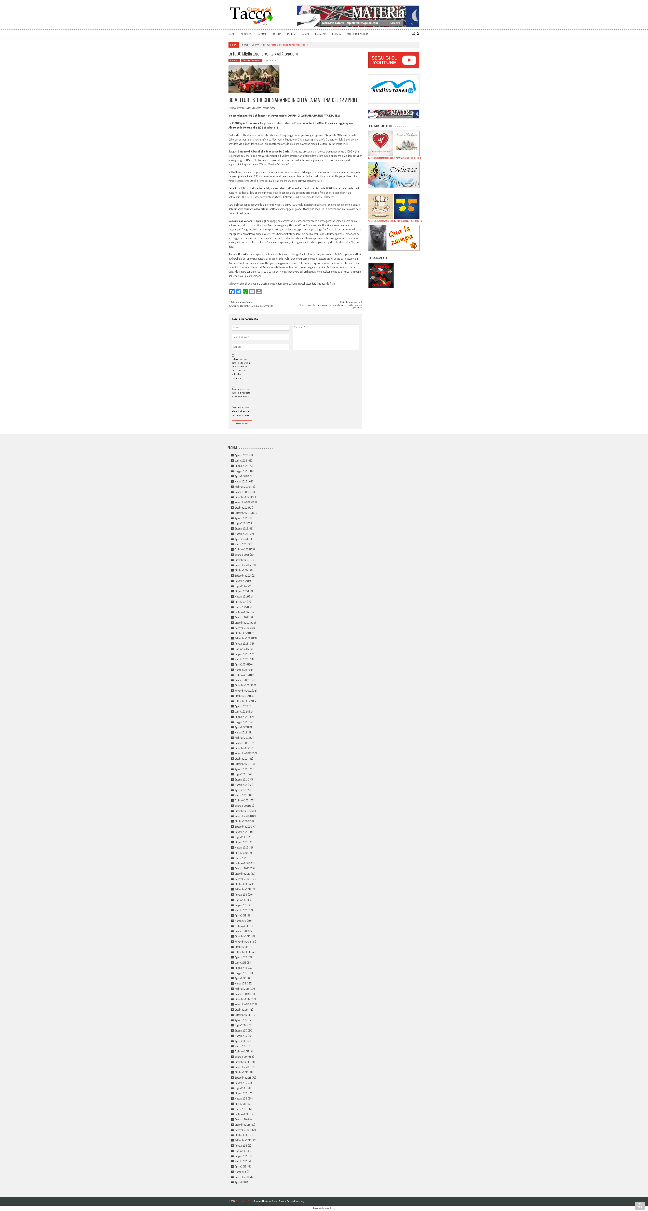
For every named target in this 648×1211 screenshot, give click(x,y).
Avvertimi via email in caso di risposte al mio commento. (241, 392)
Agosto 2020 (241, 831)
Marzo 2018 (241, 983)
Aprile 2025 (241, 539)
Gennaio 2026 (242, 492)
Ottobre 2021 (241, 758)
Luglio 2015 (240, 1150)
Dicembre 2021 (242, 748)
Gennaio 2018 (242, 994)
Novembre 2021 (243, 753)
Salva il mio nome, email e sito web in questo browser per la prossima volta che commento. (241, 368)
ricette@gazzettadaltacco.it (380, 220)
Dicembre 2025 (243, 497)
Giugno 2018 (241, 967)
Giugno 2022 (241, 716)
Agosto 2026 (241, 455)
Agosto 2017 (241, 1020)
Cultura (276, 33)
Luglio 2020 (241, 837)
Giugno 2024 (241, 591)
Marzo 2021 (240, 795)
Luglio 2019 (240, 899)
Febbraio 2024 (242, 612)
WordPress (272, 1201)
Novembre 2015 (243, 1130)
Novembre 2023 (243, 628)
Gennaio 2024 (242, 617)
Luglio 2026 (241, 460)
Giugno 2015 (241, 1156)
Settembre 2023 (243, 638)
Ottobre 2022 (242, 696)
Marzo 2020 (241, 858)
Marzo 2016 (241, 1109)
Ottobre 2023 (242, 633)
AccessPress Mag (295, 1201)
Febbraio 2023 (242, 675)
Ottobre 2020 (242, 821)
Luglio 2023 (241, 648)
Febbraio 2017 (242, 1051)
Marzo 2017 (240, 1046)
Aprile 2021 (240, 790)
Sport (305, 33)
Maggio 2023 (241, 659)
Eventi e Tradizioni (252, 60)
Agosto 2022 (241, 706)
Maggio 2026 (241, 471)
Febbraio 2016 (242, 1114)
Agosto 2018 (241, 957)
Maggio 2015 (241, 1161)
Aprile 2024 (240, 601)
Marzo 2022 (241, 732)
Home (231, 33)
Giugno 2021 (241, 779)
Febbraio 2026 (242, 486)
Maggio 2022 (241, 722)
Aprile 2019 (240, 915)
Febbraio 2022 (242, 737)
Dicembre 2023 (243, 622)
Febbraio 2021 (242, 800)
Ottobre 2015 (241, 1135)
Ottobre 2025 (242, 507)
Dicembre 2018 (242, 936)
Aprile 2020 (241, 852)
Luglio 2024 (241, 586)
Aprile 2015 (240, 1166)
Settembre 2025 (243, 512)
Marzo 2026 (241, 481)
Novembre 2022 (243, 690)
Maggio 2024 (241, 596)
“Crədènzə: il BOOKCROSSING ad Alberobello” (251, 306)
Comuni (262, 33)
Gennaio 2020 (242, 868)
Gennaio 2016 (242, 1119)
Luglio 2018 (240, 962)
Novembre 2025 (243, 502)
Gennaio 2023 (242, 680)
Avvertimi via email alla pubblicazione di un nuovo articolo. (242, 411)
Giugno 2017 (241, 1030)
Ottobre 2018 (241, 947)
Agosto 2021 (241, 769)
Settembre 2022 (243, 701)
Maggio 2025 (241, 533)
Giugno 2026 (241, 465)
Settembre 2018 (243, 952)
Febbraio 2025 (242, 549)
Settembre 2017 (243, 1015)
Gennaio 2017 (242, 1056)
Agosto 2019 (241, 894)
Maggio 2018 (241, 973)
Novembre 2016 (243, 1067)
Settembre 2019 (243, 889)
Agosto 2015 (241, 1145)
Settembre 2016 (243, 1077)
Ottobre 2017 (241, 1009)
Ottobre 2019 (241, 884)
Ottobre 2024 (241, 570)
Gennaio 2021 (242, 805)
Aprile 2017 (240, 1041)
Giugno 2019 (241, 905)
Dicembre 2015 (242, 1124)
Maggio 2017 (241, 1035)
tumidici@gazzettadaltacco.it (407, 220)
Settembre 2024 (243, 575)
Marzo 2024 (241, 607)
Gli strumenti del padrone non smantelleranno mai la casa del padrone (330, 306)
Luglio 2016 (240, 1088)
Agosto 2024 (241, 580)
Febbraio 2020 (242, 863)
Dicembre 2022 (243, 685)
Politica (291, 33)
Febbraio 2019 (242, 926)
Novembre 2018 (243, 941)
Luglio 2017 (240, 1025)
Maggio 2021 (241, 784)
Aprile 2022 (241, 727)
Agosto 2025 (241, 518)
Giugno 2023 (241, 654)
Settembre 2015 (243, 1140)
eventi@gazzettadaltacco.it (407, 157)
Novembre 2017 (243, 1004)
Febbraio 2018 (242, 988)
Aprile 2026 (241, 476)
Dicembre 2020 (243, 811)
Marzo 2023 (241, 669)
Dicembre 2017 (242, 999)
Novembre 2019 (243, 879)
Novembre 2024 (243, 565)
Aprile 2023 (241, 664)
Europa (336, 33)
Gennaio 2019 (242, 931)
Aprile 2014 (240, 1182)
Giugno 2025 (241, 528)
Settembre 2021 (243, 763)
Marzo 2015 (240, 1171)
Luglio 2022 (241, 711)
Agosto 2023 (241, 643)
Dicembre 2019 (242, 873)
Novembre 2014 (243, 1177)
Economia (320, 33)
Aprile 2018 (240, 978)
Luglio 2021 (240, 774)
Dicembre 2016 (242, 1062)
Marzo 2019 (241, 920)
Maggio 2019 (241, 910)
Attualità (246, 33)
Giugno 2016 (241, 1093)
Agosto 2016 (241, 1082)
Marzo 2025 (241, 544)
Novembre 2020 (243, 816)
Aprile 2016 (240, 1103)
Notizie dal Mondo (357, 33)
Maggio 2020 (241, 847)
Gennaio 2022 (242, 743)
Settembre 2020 (243, 826)
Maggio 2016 (241, 1098)
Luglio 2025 (241, 523)
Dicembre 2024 (242, 560)
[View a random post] (413, 34)
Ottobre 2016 (241, 1072)
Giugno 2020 (241, 842)
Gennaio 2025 (242, 554)
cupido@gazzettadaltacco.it (380, 157)
